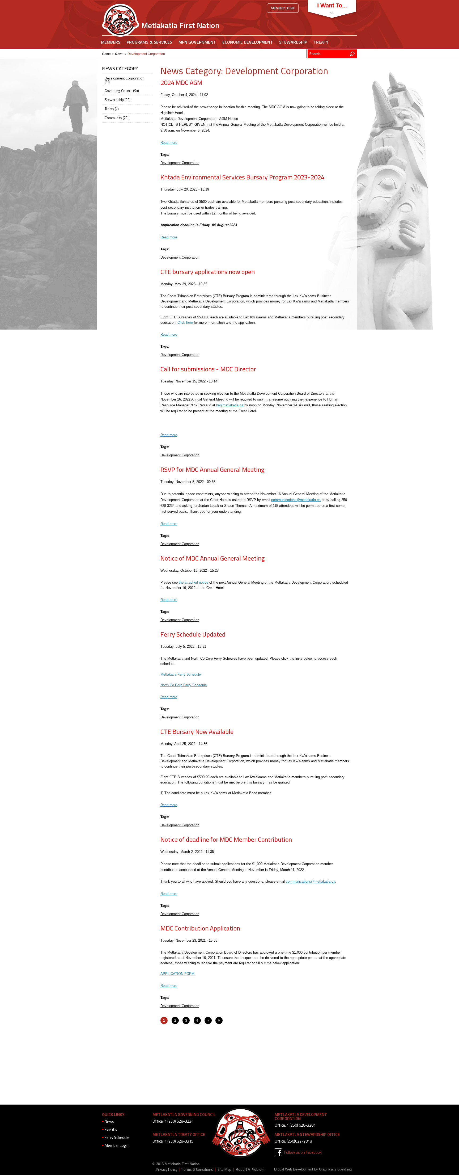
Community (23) (117, 117)
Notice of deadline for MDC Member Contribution (226, 839)
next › (208, 1021)
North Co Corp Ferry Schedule (183, 685)
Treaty (320, 42)
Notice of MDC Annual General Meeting (212, 558)
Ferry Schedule (117, 1137)
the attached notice (193, 582)
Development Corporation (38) (124, 79)
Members (110, 42)
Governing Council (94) (122, 90)
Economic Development (247, 42)
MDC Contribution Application (200, 928)
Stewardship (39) (117, 99)
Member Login (283, 8)
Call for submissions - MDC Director (208, 369)
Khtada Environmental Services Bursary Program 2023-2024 (242, 177)
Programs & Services (149, 42)
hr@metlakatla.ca (229, 405)
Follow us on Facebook (303, 1152)
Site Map (224, 1169)
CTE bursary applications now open (207, 271)
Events (111, 1129)
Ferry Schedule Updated (193, 634)
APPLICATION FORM (178, 974)
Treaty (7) (112, 108)
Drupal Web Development (293, 1169)
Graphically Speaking (335, 1169)
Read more (168, 143)
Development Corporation (179, 163)
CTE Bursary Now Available (196, 731)
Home (106, 54)
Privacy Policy (166, 1169)
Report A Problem (250, 1169)
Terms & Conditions (197, 1169)
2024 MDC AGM (181, 82)
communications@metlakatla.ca (296, 500)
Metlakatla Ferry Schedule (180, 674)
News (119, 54)
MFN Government (197, 42)
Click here (185, 323)
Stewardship (293, 42)
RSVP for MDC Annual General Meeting (212, 469)
